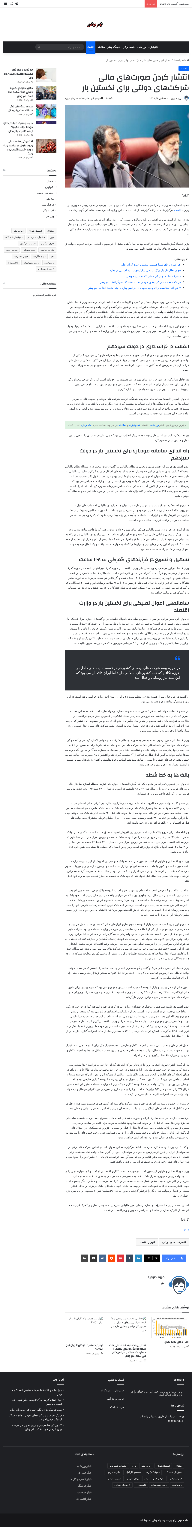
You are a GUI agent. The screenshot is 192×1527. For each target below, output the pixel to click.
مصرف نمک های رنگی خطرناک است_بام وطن (153, 276)
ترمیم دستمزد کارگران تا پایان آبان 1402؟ (84, 1347)
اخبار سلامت (84, 1492)
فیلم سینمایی (29, 249)
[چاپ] (84, 1258)
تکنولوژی (153, 47)
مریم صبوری (176, 98)
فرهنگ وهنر (114, 47)
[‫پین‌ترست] (120, 1258)
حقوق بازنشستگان (13, 237)
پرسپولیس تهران (31, 262)
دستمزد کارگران (28, 243)
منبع (186, 1229)
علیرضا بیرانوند (47, 249)
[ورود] (17, 4)
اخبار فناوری (85, 1472)
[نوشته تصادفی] (11, 4)
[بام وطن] (96, 24)
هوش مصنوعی (21, 256)
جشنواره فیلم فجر (36, 237)
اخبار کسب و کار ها (81, 1479)
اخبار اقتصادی (84, 1498)
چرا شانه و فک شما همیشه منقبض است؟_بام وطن (151, 264)
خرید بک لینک (117, 1406)
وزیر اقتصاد (146, 1242)
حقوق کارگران (47, 243)
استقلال (50, 230)
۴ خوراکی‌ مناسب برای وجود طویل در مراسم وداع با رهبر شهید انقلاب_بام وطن (134, 288)
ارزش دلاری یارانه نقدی (176, 1341)
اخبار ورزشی (84, 1466)
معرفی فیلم (11, 249)
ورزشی (141, 47)
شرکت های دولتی (173, 1242)
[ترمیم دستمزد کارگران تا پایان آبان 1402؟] (84, 1329)
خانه (184, 60)
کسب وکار (129, 47)
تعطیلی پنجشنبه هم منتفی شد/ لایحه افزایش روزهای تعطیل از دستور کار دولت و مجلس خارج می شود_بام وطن (127, 1350)
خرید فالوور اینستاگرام (44, 294)
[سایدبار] (5, 4)
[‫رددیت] (111, 1258)
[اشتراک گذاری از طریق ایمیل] (93, 1258)
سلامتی (101, 47)
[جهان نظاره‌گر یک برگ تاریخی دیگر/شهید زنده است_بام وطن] (46, 93)
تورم (52, 237)
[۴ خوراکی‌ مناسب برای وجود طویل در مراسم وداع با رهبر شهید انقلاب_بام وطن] (46, 146)
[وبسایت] (162, 1283)
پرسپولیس (49, 262)
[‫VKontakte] (102, 1258)
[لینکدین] (138, 1258)
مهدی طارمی (39, 256)
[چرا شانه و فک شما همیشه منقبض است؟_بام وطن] (46, 75)
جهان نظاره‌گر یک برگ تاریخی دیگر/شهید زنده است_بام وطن (145, 270)
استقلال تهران (35, 230)
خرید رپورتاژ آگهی (115, 1398)
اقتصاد (90, 47)
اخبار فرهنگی (84, 1485)
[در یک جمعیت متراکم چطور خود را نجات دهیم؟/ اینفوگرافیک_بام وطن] (46, 122)
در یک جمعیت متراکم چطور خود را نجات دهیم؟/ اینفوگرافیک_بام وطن (140, 282)
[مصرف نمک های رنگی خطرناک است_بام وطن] (46, 111)
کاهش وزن (13, 262)
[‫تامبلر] (129, 1258)
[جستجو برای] (39, 47)
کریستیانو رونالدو (46, 269)
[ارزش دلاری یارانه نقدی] (170, 1327)
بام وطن (86, 424)
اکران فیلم (18, 230)
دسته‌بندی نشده (45, 192)
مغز (52, 256)
